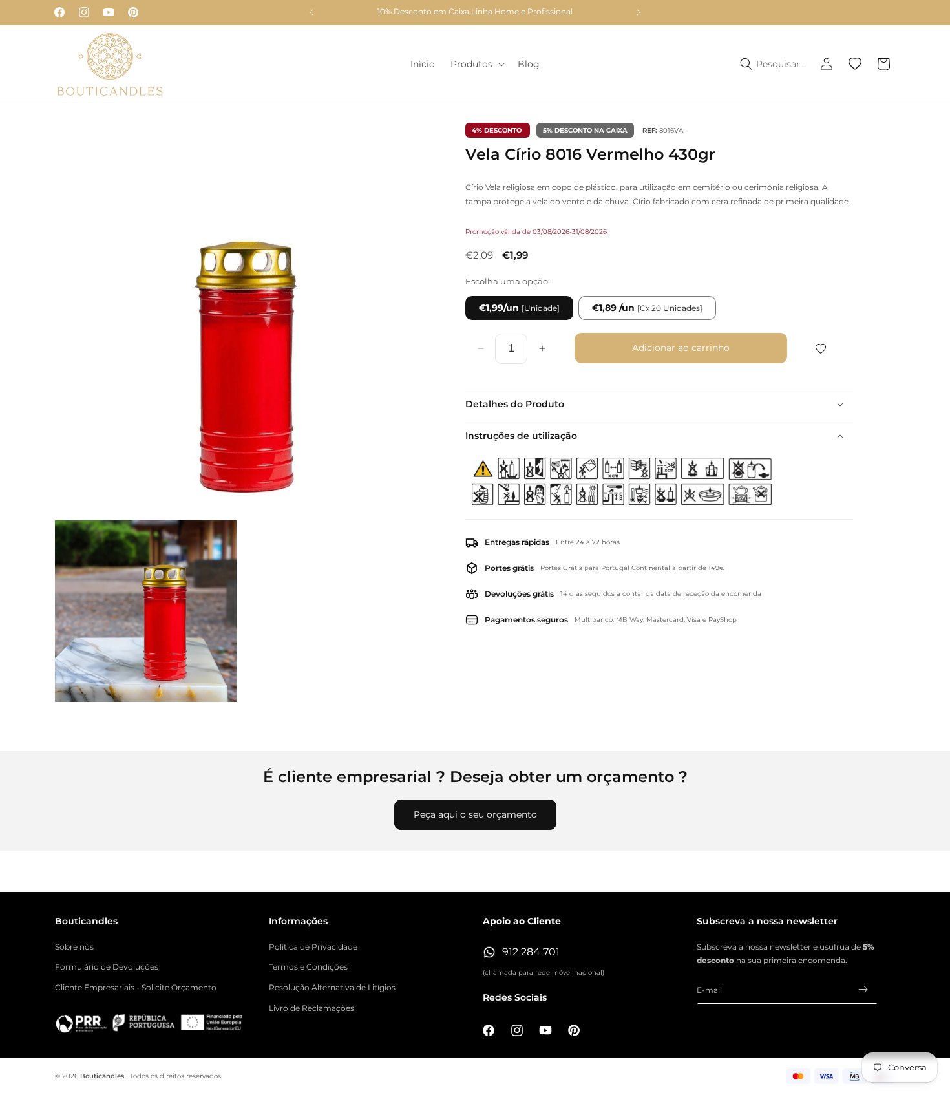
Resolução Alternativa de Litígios (332, 987)
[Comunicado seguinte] (638, 12)
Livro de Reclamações (311, 1008)
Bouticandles (102, 1076)
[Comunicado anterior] (311, 12)
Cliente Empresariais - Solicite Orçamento (135, 987)
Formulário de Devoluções (106, 967)
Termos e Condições (308, 967)
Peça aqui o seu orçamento (475, 814)
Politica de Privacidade (313, 946)
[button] (476, 64)
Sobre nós (74, 946)
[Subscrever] (863, 989)
